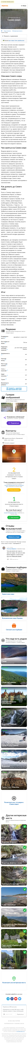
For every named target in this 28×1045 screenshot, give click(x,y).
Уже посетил (15, 517)
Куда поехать (7, 31)
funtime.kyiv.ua (9, 1023)
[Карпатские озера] (14, 582)
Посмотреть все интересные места (14, 982)
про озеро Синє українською (16, 40)
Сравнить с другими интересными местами (14, 388)
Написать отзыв (14, 537)
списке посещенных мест (10, 512)
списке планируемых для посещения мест (14, 486)
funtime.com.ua (19, 1023)
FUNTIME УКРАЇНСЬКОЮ (8, 1)
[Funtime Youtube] (16, 998)
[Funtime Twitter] (20, 998)
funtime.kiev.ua (20, 1031)
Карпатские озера (8, 594)
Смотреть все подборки (14, 629)
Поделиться (14, 423)
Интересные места (17, 31)
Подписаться (20, 1014)
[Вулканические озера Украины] (14, 606)
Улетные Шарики (11, 548)
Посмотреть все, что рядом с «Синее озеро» (14, 803)
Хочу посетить (14, 490)
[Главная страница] (1, 31)
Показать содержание (11, 36)
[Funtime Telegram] (8, 998)
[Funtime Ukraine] (5, 6)
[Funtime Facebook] (12, 998)
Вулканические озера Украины (12, 618)
